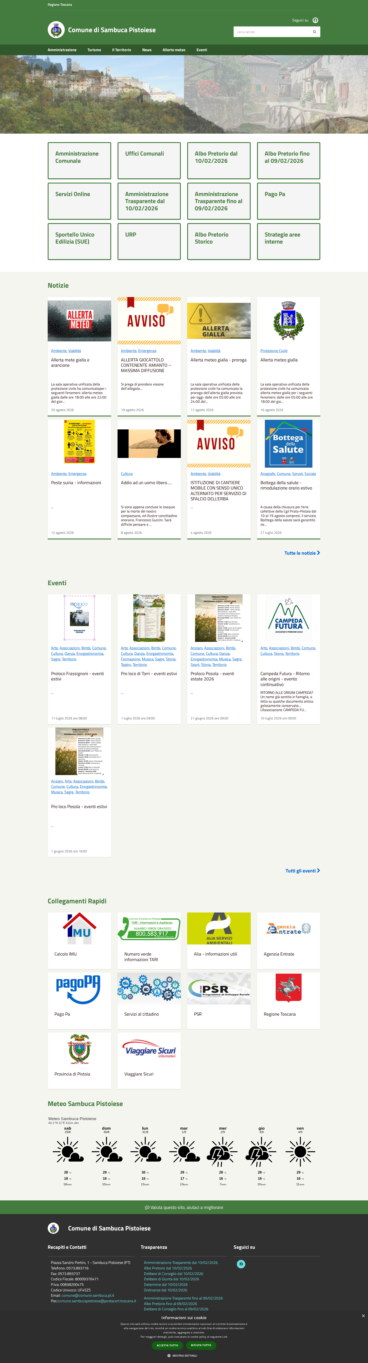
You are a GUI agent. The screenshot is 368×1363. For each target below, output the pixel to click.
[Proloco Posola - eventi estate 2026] (219, 618)
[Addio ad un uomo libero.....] (149, 443)
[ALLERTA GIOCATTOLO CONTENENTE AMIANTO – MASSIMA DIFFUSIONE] (149, 321)
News (147, 50)
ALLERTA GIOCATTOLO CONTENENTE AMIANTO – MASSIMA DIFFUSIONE (146, 365)
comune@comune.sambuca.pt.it (88, 1295)
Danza (70, 653)
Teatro (126, 664)
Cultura (127, 473)
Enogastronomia (89, 653)
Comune (283, 473)
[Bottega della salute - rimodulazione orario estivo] (289, 443)
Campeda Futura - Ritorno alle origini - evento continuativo (285, 679)
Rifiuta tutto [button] (201, 1345)
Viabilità (74, 351)
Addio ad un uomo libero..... (146, 483)
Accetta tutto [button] (167, 1345)
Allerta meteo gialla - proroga (219, 360)
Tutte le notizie (301, 553)
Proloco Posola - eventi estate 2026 (212, 676)
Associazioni (70, 648)
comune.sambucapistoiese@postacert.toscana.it (97, 1301)
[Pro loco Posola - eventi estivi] (79, 751)
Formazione (130, 659)
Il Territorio (121, 50)
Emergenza (147, 351)
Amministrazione (62, 50)
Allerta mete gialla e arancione (70, 362)
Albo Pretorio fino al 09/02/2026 (170, 1304)
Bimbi (86, 648)
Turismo (94, 50)
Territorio (69, 659)
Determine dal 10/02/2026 (166, 1284)
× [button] (363, 1316)
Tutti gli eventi (301, 870)
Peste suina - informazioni (76, 483)
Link (224, 1336)
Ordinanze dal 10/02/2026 (165, 1290)
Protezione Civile (274, 351)
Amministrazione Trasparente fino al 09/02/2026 (183, 1298)
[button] (184, 1355)
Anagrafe (267, 473)
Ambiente (59, 351)
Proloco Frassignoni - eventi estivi (77, 676)
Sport (195, 664)
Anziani (197, 648)
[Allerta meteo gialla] (289, 321)
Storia (170, 659)
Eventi (202, 50)
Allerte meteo (174, 50)
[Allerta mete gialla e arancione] (79, 321)
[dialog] (184, 1337)
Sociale (310, 473)
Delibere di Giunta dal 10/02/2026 (171, 1279)
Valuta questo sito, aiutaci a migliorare (186, 1207)
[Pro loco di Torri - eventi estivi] (149, 618)
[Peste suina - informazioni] (79, 443)
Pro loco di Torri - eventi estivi (149, 674)
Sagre (55, 659)
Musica (147, 659)
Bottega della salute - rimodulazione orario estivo (286, 485)
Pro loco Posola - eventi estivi (79, 807)
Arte (54, 648)
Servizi (297, 473)
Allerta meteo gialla (279, 360)
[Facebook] (315, 20)
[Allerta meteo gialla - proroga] (219, 321)
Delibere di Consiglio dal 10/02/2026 (173, 1273)
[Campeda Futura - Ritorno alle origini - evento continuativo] (289, 618)
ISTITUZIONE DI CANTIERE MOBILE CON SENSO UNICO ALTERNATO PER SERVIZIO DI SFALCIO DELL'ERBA (218, 491)
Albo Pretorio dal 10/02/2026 (168, 1268)
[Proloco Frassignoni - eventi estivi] (79, 618)
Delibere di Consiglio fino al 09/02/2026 (176, 1309)
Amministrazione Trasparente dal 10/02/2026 (181, 1262)
